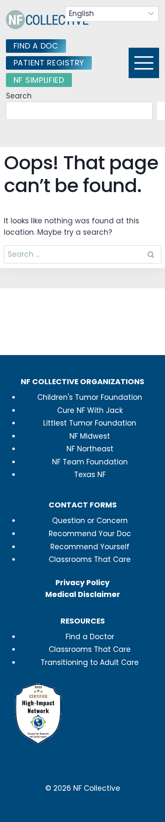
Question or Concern (90, 520)
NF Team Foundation (90, 462)
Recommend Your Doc (90, 534)
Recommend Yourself (89, 547)
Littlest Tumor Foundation (89, 423)
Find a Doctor (90, 637)
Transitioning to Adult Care (90, 662)
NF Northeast (89, 449)
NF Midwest (89, 436)
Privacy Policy (82, 583)
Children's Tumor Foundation (89, 397)
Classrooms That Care (90, 559)
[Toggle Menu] (144, 63)
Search (19, 96)
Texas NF (90, 474)
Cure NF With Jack (90, 410)
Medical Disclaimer (82, 594)
